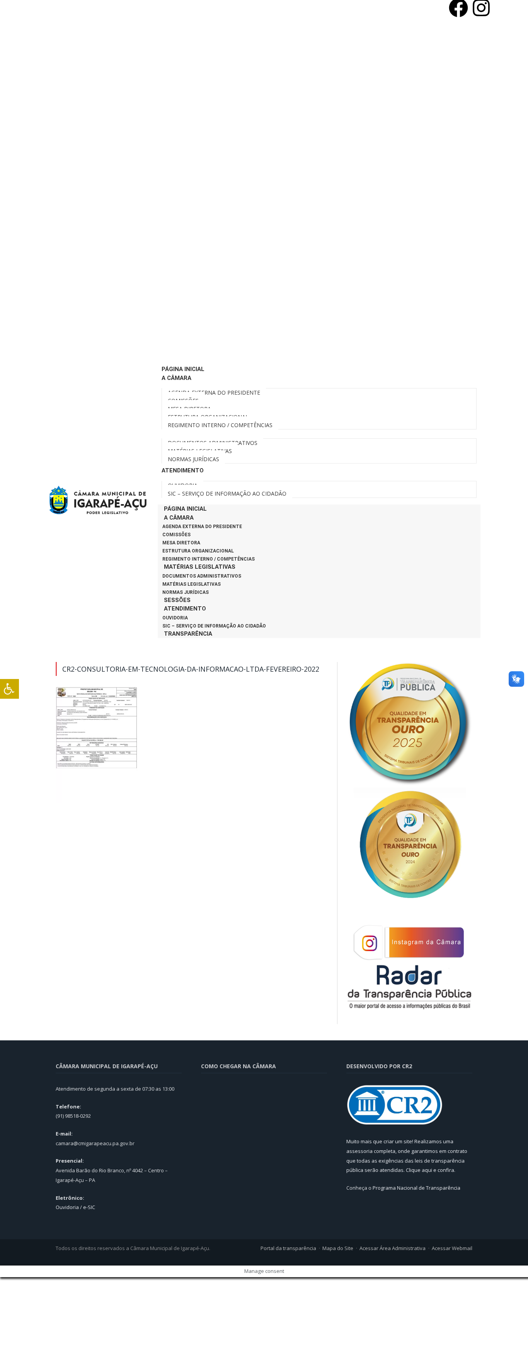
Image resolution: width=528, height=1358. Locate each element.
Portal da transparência (288, 1248)
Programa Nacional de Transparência (416, 1187)
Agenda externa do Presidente (202, 526)
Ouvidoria (175, 618)
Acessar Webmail (452, 1248)
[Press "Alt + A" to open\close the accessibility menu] (9, 689)
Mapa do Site (337, 1248)
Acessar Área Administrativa (392, 1248)
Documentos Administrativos (201, 576)
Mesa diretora (181, 543)
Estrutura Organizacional (198, 551)
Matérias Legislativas (199, 566)
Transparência (188, 633)
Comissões (176, 534)
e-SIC (89, 1207)
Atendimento (185, 608)
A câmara (179, 517)
